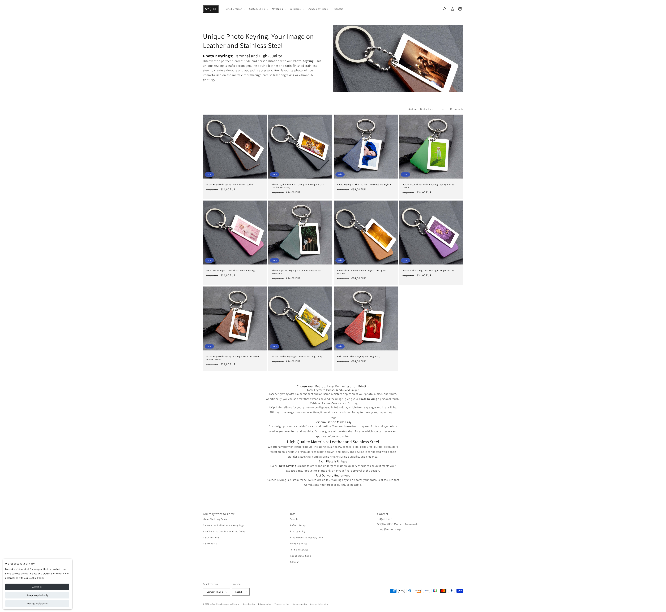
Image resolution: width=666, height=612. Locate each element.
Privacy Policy (297, 531)
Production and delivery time (306, 537)
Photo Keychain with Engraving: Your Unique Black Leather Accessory (298, 186)
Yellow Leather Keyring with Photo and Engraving (297, 356)
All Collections (211, 537)
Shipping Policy (298, 543)
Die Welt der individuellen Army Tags (223, 525)
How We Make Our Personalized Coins (224, 531)
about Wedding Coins (215, 519)
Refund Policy (298, 525)
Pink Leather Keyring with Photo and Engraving (230, 270)
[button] (235, 8)
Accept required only (37, 595)
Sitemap (294, 561)
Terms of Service (299, 549)
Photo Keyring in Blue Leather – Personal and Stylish (364, 184)
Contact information (319, 604)
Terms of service (282, 604)
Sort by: (412, 109)
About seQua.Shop (300, 555)
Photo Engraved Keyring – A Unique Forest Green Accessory (296, 272)
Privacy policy (264, 604)
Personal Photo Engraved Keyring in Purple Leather (429, 270)
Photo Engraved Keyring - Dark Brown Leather (229, 184)
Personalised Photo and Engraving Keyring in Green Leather (429, 186)
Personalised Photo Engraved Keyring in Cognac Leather (361, 272)
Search (294, 519)
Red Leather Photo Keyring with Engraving (358, 356)
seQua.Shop (215, 604)
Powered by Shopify (230, 604)
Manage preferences (37, 603)
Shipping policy (300, 604)
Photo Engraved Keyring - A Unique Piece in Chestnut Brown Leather (233, 358)
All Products (210, 543)
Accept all (37, 586)
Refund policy (249, 604)
